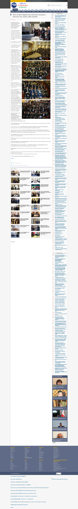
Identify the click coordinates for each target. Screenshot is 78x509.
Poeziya (40, 449)
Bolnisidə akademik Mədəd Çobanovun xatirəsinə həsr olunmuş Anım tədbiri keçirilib (61, 32)
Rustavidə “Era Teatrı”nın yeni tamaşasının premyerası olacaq (60, 53)
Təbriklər (11, 464)
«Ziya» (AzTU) (55, 448)
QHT (63, 11)
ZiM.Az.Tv (55, 457)
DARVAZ (40, 470)
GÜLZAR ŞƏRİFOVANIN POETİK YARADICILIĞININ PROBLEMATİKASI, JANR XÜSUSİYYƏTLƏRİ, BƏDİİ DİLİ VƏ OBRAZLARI (60, 44)
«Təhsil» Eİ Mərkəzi (56, 451)
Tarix (25, 461)
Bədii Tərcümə (41, 455)
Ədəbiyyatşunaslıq (42, 452)
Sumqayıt (34, 11)
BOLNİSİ (40, 465)
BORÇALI (40, 463)
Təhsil (12, 19)
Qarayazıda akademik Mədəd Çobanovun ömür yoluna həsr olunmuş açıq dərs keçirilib (60, 224)
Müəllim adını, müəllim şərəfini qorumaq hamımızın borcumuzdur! (60, 329)
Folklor (40, 448)
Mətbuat (26, 452)
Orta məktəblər (27, 451)
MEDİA (32, 9)
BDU (60, 11)
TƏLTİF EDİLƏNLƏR (56, 467)
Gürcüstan (50, 9)
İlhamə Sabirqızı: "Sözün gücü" (60, 303)
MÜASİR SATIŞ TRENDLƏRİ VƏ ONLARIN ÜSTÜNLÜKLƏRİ (60, 208)
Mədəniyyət (41, 9)
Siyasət (26, 463)
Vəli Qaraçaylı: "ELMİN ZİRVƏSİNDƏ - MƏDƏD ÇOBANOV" (61, 249)
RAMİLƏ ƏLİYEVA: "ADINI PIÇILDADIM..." (59, 190)
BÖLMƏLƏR (12, 447)
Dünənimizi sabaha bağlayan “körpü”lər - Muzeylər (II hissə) (60, 300)
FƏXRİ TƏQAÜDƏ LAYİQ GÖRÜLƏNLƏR (59, 468)
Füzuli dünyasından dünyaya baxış (60, 298)
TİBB (29, 9)
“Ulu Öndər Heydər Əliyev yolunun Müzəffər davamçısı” (60, 111)
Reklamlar (12, 468)
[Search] (66, 5)
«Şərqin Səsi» (55, 453)
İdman (26, 468)
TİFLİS (40, 461)
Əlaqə (66, 9)
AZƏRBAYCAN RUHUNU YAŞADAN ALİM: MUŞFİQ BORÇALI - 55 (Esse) (61, 239)
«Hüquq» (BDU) (55, 450)
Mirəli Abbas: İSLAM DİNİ (59, 350)
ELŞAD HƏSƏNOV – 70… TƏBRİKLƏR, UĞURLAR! (59, 62)
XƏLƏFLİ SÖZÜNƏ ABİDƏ (59, 60)
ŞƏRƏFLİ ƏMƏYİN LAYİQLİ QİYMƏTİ (61, 88)
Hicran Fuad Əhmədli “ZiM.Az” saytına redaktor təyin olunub (60, 40)
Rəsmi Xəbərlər (18, 11)
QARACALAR (41, 469)
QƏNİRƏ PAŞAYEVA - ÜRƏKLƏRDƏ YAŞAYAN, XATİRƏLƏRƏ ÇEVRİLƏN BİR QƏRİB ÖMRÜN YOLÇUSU (61, 265)
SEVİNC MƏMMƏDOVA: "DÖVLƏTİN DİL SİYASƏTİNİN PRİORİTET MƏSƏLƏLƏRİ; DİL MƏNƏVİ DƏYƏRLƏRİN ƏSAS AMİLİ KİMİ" (61, 365)
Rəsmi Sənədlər (12, 450)
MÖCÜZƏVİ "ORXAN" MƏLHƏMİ (60, 286)
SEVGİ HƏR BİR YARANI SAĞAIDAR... (59, 192)
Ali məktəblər (27, 450)
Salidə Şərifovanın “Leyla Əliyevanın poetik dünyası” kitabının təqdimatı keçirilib (61, 179)
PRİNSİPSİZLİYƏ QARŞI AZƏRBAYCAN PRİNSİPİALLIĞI (60, 331)
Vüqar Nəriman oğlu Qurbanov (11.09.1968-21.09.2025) (60, 151)
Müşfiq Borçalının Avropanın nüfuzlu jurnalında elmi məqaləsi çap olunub (61, 199)
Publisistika (41, 454)
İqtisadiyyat (26, 464)
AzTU (57, 11)
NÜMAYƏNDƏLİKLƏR (56, 464)
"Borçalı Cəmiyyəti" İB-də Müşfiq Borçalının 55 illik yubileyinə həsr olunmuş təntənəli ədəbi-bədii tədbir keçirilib (61, 227)
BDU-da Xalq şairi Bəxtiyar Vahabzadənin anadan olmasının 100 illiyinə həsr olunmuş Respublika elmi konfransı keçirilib (61, 130)
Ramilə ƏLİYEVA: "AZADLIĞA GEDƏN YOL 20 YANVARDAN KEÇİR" (60, 333)
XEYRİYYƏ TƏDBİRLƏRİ (57, 469)
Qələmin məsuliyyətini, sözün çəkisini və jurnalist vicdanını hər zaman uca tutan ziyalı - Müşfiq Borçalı (60, 98)
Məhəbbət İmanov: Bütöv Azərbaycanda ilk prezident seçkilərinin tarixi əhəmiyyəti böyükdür (59, 318)
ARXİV (26, 455)
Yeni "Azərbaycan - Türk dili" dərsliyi (61, 215)
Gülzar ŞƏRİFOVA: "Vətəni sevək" (60, 68)
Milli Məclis (23, 11)
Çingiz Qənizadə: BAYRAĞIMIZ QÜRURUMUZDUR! (60, 346)
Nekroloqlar (12, 465)
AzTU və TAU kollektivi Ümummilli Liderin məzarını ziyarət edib (60, 126)
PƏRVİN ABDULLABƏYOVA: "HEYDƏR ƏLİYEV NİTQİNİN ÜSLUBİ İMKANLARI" (61, 372)
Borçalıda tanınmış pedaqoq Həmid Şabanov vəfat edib (60, 66)
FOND (60, 9)
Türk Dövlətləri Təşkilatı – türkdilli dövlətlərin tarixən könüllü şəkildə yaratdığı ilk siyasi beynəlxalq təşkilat (60, 340)
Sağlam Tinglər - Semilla (59, 247)
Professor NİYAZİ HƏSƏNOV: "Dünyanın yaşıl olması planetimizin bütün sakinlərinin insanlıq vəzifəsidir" (61, 256)
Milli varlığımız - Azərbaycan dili (60, 271)
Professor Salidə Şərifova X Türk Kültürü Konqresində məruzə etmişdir (60, 141)
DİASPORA (26, 456)
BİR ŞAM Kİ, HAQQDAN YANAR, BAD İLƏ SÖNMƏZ (60, 173)
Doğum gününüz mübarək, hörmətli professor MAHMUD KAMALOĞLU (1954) (60, 221)
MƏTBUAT (55, 447)
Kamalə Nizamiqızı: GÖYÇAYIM (60, 26)
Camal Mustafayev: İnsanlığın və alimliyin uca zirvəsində (60, 176)
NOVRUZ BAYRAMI (58, 312)
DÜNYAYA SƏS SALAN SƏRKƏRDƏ (61, 337)
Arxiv (57, 9)
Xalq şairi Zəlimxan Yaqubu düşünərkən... (59, 75)
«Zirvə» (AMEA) (55, 449)
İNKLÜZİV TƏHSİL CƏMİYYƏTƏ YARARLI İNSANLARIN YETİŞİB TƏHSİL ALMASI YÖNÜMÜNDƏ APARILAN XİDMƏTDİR (60, 269)
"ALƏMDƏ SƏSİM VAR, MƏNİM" (60, 353)
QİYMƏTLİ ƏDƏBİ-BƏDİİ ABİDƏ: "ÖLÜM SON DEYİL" (60, 120)
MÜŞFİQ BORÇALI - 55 (58, 232)
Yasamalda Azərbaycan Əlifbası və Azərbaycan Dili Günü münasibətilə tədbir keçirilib (60, 170)
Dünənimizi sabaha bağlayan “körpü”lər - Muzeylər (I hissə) (60, 302)
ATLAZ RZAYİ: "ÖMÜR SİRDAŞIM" (60, 38)
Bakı (30, 11)
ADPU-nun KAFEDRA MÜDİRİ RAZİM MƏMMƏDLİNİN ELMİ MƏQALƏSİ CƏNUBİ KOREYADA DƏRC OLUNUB (61, 70)
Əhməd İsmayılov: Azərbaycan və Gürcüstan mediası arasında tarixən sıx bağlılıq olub (61, 136)
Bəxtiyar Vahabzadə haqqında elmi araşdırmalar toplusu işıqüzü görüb (60, 109)
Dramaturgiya (41, 451)
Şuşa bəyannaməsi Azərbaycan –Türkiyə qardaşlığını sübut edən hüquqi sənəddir (60, 362)
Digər (54, 9)
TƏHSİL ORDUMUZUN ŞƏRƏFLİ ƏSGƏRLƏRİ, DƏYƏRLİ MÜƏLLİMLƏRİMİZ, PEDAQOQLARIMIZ (60, 260)
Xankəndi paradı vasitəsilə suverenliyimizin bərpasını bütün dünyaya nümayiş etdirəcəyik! (60, 343)
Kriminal (26, 469)
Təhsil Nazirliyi (27, 449)
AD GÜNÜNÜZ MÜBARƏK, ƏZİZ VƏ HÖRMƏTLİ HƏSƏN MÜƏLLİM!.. (60, 84)
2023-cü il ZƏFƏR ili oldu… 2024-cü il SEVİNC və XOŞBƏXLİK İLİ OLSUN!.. (61, 336)
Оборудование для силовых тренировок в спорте (60, 237)
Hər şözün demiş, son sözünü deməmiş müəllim (60, 288)
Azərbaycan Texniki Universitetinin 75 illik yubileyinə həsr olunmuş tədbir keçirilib (60, 107)
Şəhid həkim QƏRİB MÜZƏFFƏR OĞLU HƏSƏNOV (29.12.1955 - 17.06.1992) (60, 182)
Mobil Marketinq (57, 235)
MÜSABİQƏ (41, 457)
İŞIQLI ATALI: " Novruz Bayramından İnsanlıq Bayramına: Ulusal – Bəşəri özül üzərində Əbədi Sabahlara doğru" (61, 309)
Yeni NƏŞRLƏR (55, 455)
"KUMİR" (11, 463)
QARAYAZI (40, 466)
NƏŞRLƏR (55, 465)
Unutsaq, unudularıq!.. (13, 466)
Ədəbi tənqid (41, 453)
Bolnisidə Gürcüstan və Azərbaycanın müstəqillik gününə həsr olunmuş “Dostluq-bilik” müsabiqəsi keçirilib (60, 211)
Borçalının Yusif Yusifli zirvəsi (60, 219)
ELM (22, 9)
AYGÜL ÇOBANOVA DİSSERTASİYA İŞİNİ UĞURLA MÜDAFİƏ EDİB (61, 153)
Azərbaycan (15, 9)
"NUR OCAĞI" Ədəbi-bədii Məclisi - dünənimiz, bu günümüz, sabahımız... (61, 321)
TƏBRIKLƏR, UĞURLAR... (59, 95)
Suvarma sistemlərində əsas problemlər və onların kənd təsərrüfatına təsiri (59, 243)
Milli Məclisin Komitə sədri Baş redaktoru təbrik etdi (60, 231)
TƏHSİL (25, 9)
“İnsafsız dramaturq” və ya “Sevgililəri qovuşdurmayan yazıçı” (60, 278)
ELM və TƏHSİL (27, 447)
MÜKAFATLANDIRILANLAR (57, 466)
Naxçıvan (41, 11)
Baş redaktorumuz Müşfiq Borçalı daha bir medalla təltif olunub (60, 101)
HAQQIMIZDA (55, 470)
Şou (25, 470)
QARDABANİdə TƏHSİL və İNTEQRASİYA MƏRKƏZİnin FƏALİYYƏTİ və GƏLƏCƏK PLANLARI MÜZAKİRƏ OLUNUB (60, 50)
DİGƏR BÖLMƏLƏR (28, 457)
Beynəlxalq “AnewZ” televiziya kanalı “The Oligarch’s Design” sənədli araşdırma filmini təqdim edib (61, 104)
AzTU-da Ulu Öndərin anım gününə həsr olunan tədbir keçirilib (60, 128)
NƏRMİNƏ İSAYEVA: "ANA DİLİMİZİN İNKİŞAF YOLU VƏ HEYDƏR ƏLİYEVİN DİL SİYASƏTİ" (61, 369)
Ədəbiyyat (36, 9)
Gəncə (38, 11)
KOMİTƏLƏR (55, 463)
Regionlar (50, 11)
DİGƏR (11, 460)
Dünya (46, 9)
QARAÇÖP (40, 467)
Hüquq (26, 462)
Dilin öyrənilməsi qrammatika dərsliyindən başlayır (60, 214)
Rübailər (40, 456)
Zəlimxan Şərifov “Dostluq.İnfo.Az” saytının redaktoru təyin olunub (60, 19)
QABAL (40, 468)
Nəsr (39, 450)
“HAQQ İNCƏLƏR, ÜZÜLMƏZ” (60, 174)
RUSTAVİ (40, 462)
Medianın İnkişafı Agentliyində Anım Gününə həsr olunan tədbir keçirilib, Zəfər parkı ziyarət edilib (61, 146)
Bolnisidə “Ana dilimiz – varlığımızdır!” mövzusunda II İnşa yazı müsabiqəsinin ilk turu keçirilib (60, 205)
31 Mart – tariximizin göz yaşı (59, 305)
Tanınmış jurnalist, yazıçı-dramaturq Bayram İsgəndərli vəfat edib (61, 201)
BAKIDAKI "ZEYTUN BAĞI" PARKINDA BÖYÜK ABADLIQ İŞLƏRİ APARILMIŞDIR (60, 284)
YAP (27, 11)
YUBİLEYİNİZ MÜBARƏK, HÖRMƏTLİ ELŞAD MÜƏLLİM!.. (61, 64)
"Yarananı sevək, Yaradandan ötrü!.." (61, 296)
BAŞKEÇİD (40, 464)
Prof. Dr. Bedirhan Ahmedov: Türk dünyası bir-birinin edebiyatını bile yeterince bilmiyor (60, 16)
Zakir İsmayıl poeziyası (58, 73)
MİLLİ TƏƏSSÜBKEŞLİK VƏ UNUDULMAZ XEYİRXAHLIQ (59, 217)
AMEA (54, 11)
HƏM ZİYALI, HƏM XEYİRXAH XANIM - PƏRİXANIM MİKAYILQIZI (61, 357)
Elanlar (11, 467)
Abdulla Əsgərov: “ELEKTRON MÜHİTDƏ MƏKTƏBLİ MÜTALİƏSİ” (60, 280)
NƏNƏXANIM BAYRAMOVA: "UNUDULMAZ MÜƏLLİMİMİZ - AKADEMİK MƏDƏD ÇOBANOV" (60, 80)
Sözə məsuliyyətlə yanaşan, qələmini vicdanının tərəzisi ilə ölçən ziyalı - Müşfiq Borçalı (61, 93)
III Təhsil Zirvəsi (57, 290)
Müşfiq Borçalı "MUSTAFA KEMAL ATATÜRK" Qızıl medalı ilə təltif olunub (60, 187)
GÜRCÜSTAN (41, 460)
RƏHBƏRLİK (55, 462)
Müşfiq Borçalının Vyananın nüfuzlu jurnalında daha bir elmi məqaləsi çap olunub (60, 184)
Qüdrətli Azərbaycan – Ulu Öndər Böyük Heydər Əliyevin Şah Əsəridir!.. (60, 294)
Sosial (26, 465)
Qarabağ (45, 11)
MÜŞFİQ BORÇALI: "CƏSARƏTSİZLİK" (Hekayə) (59, 118)
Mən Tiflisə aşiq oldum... (59, 121)
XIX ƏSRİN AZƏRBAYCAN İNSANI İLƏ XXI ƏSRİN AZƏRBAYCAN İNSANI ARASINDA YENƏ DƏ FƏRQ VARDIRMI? (61, 324)
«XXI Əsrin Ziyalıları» (56, 454)
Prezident (12, 11)
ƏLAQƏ (11, 469)
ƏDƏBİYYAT (41, 447)
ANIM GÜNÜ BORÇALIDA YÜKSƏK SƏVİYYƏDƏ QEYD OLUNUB (60, 149)
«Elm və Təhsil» (55, 452)
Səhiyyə (26, 466)
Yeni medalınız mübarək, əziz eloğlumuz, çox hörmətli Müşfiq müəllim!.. (60, 90)
